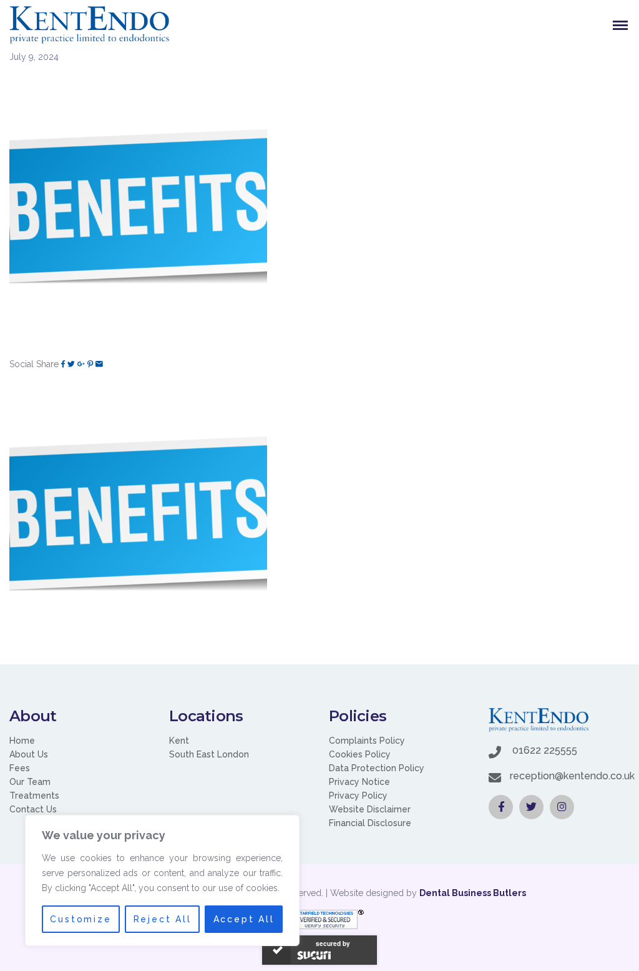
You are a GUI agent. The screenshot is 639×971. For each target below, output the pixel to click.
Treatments (34, 796)
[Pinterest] (90, 364)
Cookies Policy (360, 754)
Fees (19, 768)
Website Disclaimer (370, 809)
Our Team (30, 782)
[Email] (99, 364)
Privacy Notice (359, 782)
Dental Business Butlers (472, 893)
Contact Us (33, 809)
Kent (179, 741)
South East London (209, 754)
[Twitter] (71, 364)
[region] (162, 880)
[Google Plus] (81, 364)
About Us (28, 754)
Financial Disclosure (370, 823)
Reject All (163, 919)
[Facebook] (63, 364)
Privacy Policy (358, 796)
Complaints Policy (367, 741)
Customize (80, 919)
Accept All (244, 919)
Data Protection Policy (376, 768)
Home (22, 741)
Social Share (34, 364)
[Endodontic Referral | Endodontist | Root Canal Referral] (89, 25)
